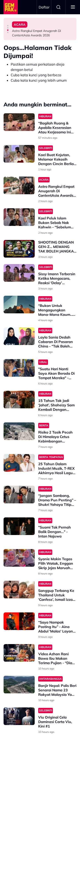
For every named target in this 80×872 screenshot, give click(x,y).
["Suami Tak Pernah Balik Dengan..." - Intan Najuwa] (19, 526)
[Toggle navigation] (73, 7)
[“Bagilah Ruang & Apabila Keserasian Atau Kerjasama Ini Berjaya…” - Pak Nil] (19, 122)
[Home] (11, 7)
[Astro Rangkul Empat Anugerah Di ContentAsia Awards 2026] (19, 185)
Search (58, 7)
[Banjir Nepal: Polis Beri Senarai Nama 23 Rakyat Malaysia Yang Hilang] (19, 684)
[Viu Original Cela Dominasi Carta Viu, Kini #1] (19, 716)
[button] (7, 25)
